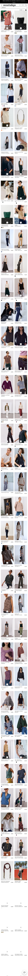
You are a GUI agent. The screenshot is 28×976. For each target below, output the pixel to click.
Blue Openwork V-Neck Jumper (19, 104)
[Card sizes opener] (7, 28)
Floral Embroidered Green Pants (18, 639)
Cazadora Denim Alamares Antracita (4, 590)
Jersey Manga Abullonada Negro (19, 930)
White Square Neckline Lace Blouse (4, 104)
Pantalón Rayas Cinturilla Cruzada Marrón (5, 153)
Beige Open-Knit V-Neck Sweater (5, 541)
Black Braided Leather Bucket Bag (18, 31)
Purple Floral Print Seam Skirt (18, 833)
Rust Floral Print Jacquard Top (5, 371)
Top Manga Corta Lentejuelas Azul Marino (19, 955)
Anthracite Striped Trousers (19, 177)
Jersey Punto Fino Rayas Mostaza (5, 760)
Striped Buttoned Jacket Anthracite (5, 177)
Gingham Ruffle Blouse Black (18, 396)
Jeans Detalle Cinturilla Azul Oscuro (18, 323)
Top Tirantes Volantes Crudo (18, 760)
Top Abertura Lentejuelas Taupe (5, 566)
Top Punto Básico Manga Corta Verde (19, 857)
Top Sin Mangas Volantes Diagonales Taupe (5, 614)
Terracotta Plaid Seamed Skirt (19, 420)
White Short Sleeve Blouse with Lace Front (5, 469)
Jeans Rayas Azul (5, 492)
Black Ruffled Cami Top (19, 201)
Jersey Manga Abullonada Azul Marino (5, 955)
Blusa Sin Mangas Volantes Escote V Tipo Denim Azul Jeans (5, 809)
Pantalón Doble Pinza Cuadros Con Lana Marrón (5, 80)
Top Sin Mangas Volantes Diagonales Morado (4, 687)
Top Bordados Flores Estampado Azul (5, 785)
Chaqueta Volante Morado (5, 396)
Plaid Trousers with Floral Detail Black (19, 274)
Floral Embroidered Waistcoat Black (18, 469)
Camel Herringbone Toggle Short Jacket (18, 226)
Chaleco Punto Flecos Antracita (19, 906)
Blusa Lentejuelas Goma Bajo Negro (19, 347)
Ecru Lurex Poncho (5, 200)
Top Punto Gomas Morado (19, 712)
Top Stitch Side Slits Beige (4, 128)
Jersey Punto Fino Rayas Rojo (5, 31)
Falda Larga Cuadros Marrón (5, 639)
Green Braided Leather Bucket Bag (4, 226)
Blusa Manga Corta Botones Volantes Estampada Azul (5, 736)
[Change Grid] (26, 10)
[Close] (26, 1)
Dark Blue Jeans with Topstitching (5, 250)
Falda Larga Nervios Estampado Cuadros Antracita (5, 274)
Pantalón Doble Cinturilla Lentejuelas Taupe (19, 566)
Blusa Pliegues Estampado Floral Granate (19, 663)
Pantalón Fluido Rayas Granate (5, 444)
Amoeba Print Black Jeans (18, 882)
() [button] (23, 5)
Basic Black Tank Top (19, 298)
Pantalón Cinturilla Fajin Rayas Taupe (18, 614)
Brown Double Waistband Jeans (5, 517)
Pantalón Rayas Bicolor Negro (18, 590)
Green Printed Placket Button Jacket (4, 930)
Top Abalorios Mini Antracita (5, 347)
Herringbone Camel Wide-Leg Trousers (18, 250)
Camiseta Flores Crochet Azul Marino (18, 809)
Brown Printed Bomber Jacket (4, 420)
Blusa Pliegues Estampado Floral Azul (5, 712)
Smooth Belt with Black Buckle (19, 371)
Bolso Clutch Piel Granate (5, 663)
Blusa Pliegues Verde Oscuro (4, 906)
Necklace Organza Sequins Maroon (5, 882)
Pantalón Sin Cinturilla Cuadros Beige (19, 541)
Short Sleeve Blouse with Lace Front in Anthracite (19, 444)
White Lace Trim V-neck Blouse (5, 55)
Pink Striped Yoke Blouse (19, 517)
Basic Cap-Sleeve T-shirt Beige (5, 298)
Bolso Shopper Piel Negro (18, 736)
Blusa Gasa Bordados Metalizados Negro (5, 323)
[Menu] (1, 5)
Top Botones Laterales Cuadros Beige (19, 493)
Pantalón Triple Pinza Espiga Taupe (19, 55)
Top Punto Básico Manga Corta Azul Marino (19, 785)
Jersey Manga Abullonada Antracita (4, 857)
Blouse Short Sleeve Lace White (5, 833)
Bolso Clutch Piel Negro (19, 153)
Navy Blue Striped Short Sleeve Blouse (19, 80)
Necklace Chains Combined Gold (18, 128)
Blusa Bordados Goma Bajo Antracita (18, 687)
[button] (14, 8)
